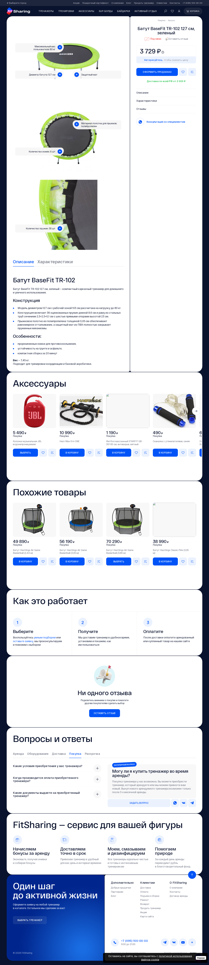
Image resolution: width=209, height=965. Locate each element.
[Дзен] (192, 942)
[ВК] (174, 942)
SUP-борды (106, 11)
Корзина (195, 11)
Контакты (175, 3)
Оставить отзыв (178, 38)
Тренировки (66, 11)
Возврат (144, 904)
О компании (117, 3)
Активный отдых (145, 11)
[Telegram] (165, 942)
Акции (76, 3)
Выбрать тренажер (29, 920)
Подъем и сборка (149, 895)
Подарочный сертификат (95, 3)
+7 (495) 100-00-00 (192, 3)
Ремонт (144, 899)
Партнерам (117, 891)
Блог (128, 3)
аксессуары (86, 11)
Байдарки (123, 11)
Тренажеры (46, 11)
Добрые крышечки (121, 887)
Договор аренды (179, 895)
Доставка (145, 887)
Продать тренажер (144, 3)
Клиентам (162, 3)
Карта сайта (147, 916)
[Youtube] (183, 942)
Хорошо (201, 958)
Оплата (144, 891)
